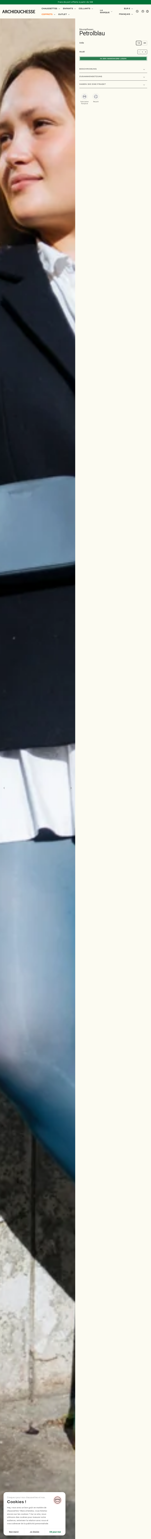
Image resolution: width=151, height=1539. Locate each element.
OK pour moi (55, 1532)
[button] (50, 9)
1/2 (138, 43)
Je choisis (34, 1532)
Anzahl (82, 52)
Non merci (14, 1532)
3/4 (144, 43)
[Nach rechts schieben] (71, 788)
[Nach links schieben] (4, 788)
